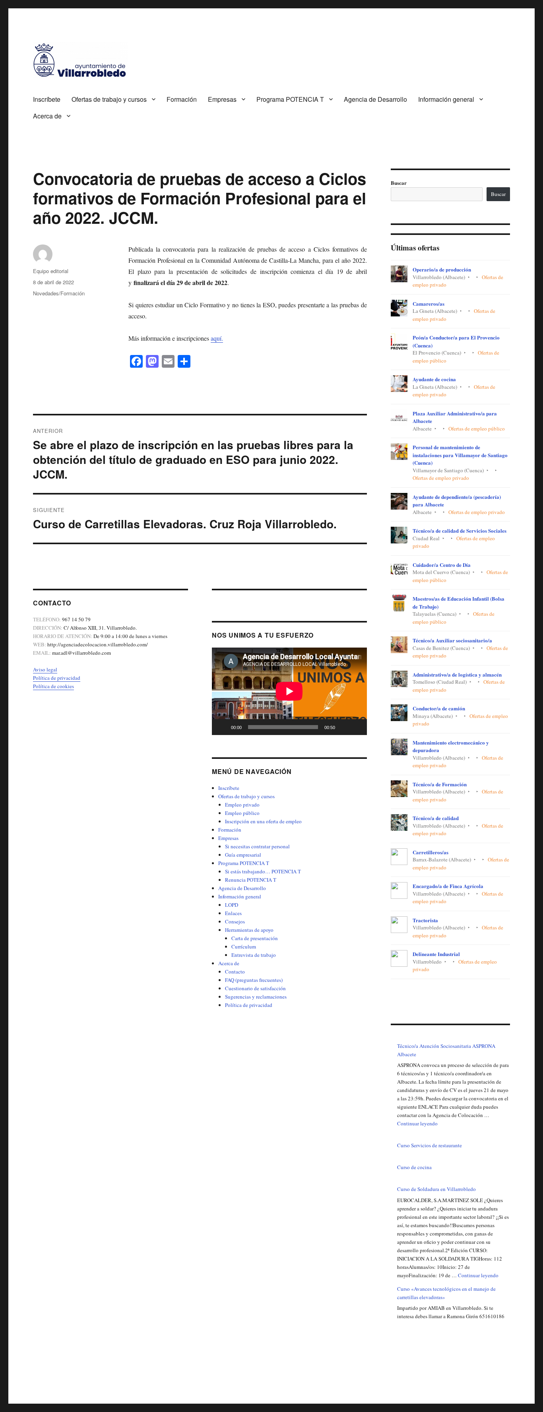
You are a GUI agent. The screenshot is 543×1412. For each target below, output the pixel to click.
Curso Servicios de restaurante (429, 1145)
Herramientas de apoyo (249, 929)
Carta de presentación (254, 938)
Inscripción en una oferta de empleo (263, 821)
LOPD (231, 904)
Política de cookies (53, 686)
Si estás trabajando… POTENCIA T (263, 871)
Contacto (235, 971)
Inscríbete (46, 99)
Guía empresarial (243, 854)
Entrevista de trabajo (253, 954)
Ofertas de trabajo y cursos (109, 99)
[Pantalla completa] (357, 727)
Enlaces (233, 913)
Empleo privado (242, 804)
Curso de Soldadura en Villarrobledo (436, 1189)
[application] (289, 691)
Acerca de (47, 115)
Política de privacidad (56, 677)
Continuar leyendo (417, 1123)
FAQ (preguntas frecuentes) (254, 979)
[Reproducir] (222, 727)
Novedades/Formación (59, 293)
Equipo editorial (50, 271)
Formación (182, 99)
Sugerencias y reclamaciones (256, 996)
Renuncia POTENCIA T (250, 879)
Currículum (243, 946)
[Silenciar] (344, 727)
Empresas (222, 99)
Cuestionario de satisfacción (255, 988)
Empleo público (242, 813)
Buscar (399, 182)
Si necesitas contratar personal (257, 846)
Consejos (235, 921)
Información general (446, 99)
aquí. (217, 338)
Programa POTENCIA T (290, 99)
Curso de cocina (414, 1167)
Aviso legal (45, 669)
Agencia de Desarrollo (375, 99)
